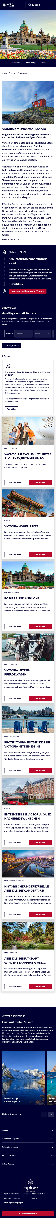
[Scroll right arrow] (51, 63)
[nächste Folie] (51, 1114)
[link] (10, 1101)
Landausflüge (31, 63)
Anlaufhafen (15, 63)
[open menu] (51, 5)
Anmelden (11, 409)
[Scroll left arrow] (5, 63)
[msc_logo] (8, 5)
